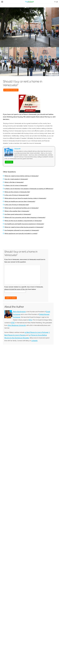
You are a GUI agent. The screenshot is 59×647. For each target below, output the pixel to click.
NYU (30, 320)
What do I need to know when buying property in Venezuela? (24, 227)
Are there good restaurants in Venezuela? (18, 214)
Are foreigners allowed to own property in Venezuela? (22, 230)
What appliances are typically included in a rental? (21, 233)
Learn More (9, 162)
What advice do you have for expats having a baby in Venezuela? (25, 198)
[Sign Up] (57, 1)
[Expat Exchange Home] (29, 2)
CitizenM (17, 149)
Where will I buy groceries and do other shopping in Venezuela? (25, 217)
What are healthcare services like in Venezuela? (20, 201)
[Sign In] (54, 1)
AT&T (13, 323)
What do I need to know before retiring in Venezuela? (22, 176)
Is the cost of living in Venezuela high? (17, 195)
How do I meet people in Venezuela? (16, 179)
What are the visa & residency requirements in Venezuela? (23, 220)
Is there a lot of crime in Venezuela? (16, 185)
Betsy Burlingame (19, 311)
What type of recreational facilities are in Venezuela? (22, 208)
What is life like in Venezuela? (14, 182)
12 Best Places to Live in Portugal (36, 332)
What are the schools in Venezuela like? (17, 192)
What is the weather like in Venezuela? (17, 211)
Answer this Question (11, 90)
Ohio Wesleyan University (17, 325)
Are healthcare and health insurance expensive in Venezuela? (24, 224)
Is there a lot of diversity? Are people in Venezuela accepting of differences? (29, 188)
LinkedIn (34, 340)
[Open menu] (2, 1)
